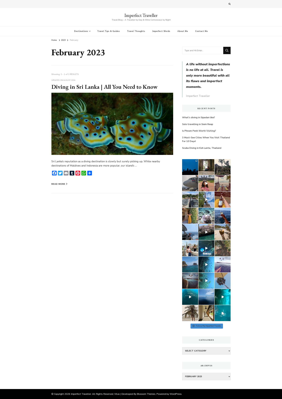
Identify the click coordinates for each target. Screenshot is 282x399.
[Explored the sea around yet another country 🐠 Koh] (190, 265)
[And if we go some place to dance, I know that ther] (206, 313)
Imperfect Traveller (141, 15)
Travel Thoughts (136, 31)
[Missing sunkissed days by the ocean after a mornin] (223, 281)
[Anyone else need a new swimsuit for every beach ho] (190, 313)
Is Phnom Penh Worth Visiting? (199, 130)
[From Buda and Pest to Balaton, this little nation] (190, 200)
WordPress (176, 394)
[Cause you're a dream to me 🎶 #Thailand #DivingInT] (206, 232)
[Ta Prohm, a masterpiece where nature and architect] (223, 167)
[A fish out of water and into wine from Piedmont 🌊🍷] (190, 216)
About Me (182, 31)
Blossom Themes (146, 394)
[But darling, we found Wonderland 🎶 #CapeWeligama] (223, 265)
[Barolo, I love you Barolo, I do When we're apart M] (223, 200)
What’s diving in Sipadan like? (198, 117)
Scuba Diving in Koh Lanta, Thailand (201, 148)
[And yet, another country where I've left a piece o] (206, 248)
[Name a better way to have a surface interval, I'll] (223, 232)
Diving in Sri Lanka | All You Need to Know (104, 87)
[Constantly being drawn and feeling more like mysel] (223, 183)
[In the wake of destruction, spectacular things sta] (190, 297)
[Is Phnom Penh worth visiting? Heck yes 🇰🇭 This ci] (190, 183)
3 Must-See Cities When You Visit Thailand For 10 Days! (206, 139)
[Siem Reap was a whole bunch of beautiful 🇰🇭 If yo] (190, 167)
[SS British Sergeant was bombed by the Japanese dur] (223, 297)
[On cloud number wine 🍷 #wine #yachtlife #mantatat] (223, 216)
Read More (58, 184)
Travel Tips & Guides (108, 31)
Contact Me (201, 31)
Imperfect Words (161, 31)
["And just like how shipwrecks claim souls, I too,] (206, 297)
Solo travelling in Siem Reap (197, 124)
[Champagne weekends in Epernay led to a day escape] (206, 200)
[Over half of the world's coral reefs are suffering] (206, 216)
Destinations (81, 31)
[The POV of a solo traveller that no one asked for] (206, 167)
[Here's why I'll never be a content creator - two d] (206, 183)
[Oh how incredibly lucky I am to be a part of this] (206, 265)
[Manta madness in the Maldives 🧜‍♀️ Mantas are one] (223, 313)
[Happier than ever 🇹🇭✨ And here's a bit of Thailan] (190, 248)
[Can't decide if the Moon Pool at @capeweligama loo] (190, 281)
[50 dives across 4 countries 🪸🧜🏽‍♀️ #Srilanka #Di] (190, 232)
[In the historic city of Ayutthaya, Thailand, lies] (223, 248)
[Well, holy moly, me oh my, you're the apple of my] (206, 281)
